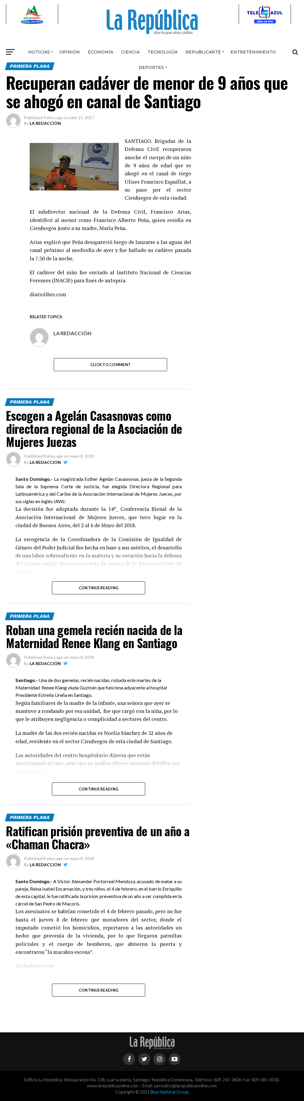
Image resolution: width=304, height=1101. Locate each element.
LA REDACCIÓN (45, 123)
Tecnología (163, 52)
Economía (100, 52)
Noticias (39, 52)
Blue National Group (170, 1091)
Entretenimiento (253, 52)
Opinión (69, 52)
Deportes (151, 67)
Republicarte (203, 52)
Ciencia (130, 52)
